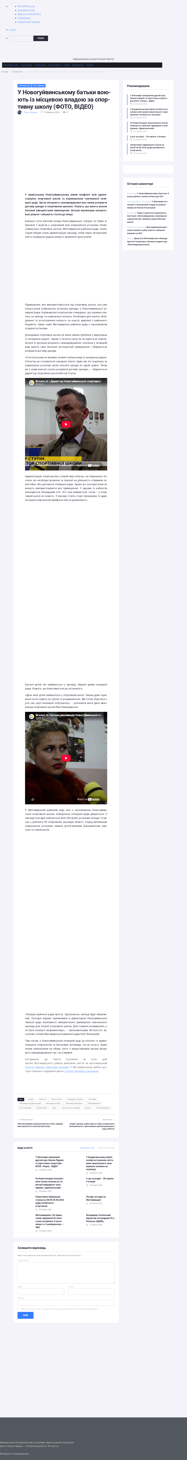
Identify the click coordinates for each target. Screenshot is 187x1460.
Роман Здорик (30, 112)
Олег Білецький (25, 1108)
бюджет (31, 1099)
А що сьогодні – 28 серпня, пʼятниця (148, 136)
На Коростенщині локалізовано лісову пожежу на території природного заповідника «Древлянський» (149, 125)
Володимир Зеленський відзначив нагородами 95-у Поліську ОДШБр (100, 1218)
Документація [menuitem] (26, 10)
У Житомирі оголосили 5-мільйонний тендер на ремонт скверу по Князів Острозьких (147, 204)
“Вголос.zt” (53, 1446)
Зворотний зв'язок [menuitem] (29, 22)
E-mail (70, 1287)
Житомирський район (74, 1103)
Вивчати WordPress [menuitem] (29, 14)
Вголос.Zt (43, 1099)
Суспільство (17, 72)
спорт (54, 1108)
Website (21, 1298)
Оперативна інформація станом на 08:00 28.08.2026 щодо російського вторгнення (147, 147)
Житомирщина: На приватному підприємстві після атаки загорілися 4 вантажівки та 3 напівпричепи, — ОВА (49, 1221)
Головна (4, 72)
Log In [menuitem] (12, 29)
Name (20, 1287)
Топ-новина (39, 86)
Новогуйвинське (94, 1103)
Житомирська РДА (53, 1103)
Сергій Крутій (41, 1108)
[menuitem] (98, 38)
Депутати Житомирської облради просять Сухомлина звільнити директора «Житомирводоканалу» (147, 241)
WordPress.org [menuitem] (26, 6)
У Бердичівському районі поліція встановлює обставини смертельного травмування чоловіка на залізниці (100, 1163)
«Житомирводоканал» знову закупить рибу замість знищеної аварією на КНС (147, 230)
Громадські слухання (75, 1099)
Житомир (92, 1099)
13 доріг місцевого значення (81, 1071)
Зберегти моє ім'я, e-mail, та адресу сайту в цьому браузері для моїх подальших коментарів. (59, 1309)
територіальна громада (71, 1108)
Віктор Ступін (57, 1099)
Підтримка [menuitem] (24, 18)
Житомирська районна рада (30, 1103)
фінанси (88, 1108)
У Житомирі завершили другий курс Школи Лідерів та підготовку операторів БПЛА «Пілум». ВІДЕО (149, 98)
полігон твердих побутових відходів (47, 1067)
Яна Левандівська (103, 1108)
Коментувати (23, 1260)
